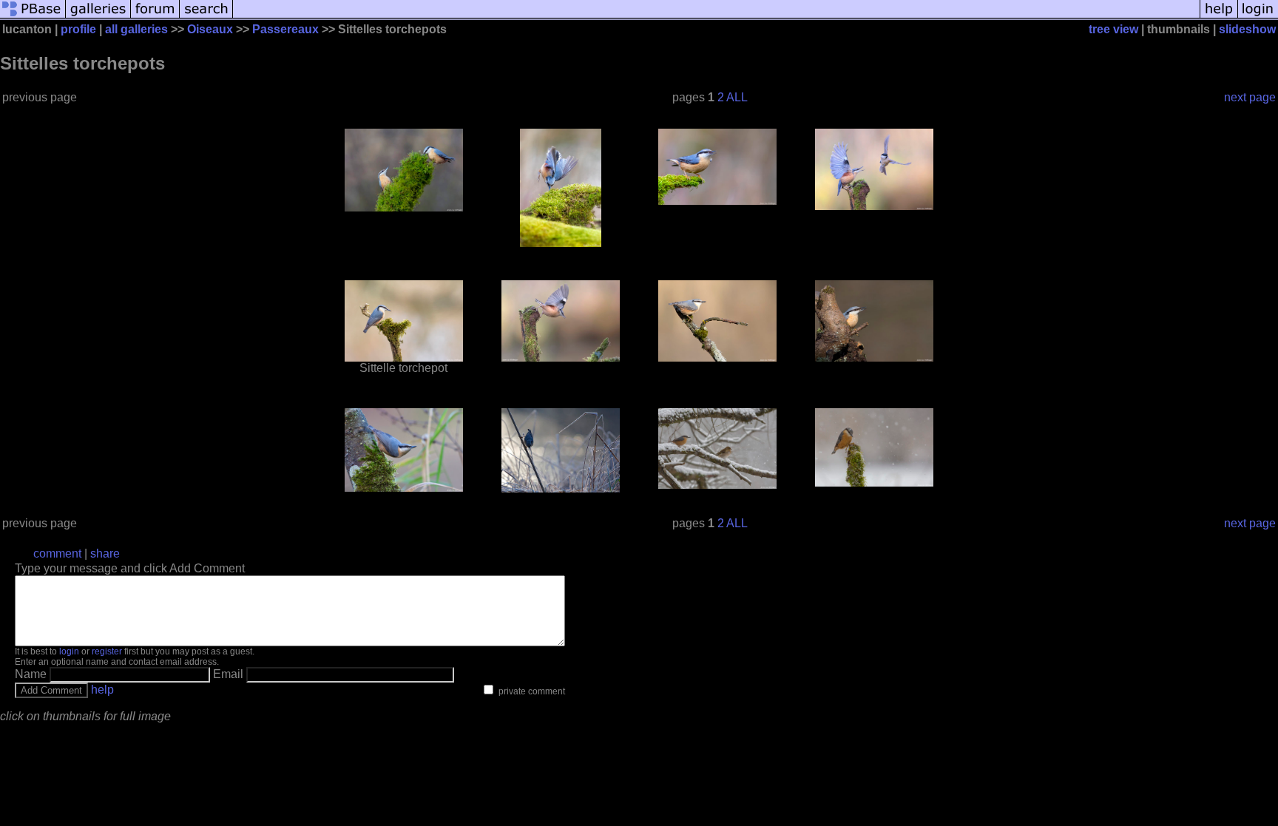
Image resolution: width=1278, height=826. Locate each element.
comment (57, 553)
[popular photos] (716, 16)
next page (1250, 97)
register (107, 651)
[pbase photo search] (206, 16)
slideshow (1247, 29)
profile (78, 29)
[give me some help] (1219, 16)
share (105, 553)
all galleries (136, 29)
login (69, 651)
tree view (1113, 29)
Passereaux (285, 29)
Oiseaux (210, 29)
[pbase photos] (33, 16)
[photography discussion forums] (155, 16)
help (102, 689)
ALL (737, 97)
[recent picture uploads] (98, 16)
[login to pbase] (1258, 16)
